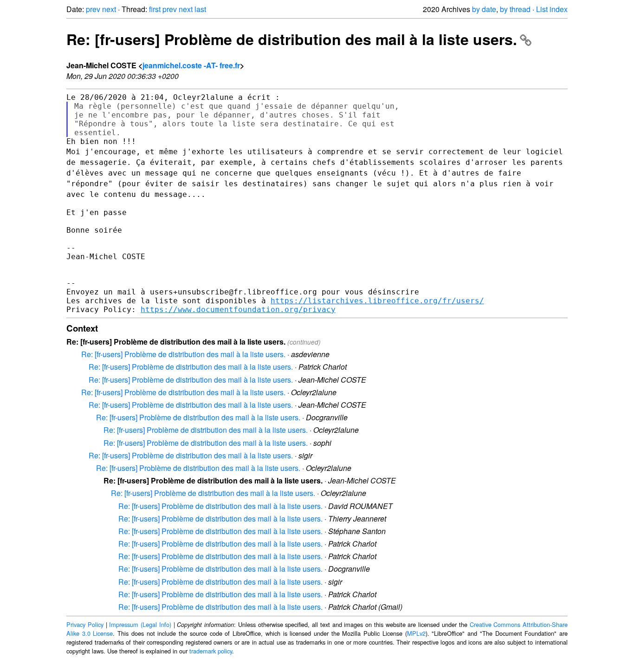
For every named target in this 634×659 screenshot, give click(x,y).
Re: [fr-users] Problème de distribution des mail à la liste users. (291, 39)
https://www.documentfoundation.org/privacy (238, 309)
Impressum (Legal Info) (140, 624)
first (155, 9)
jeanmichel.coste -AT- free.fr (191, 65)
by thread (515, 9)
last (200, 9)
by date (484, 9)
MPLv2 (416, 633)
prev (93, 9)
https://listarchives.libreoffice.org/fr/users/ (377, 300)
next (109, 9)
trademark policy (210, 650)
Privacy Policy (85, 624)
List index (552, 9)
